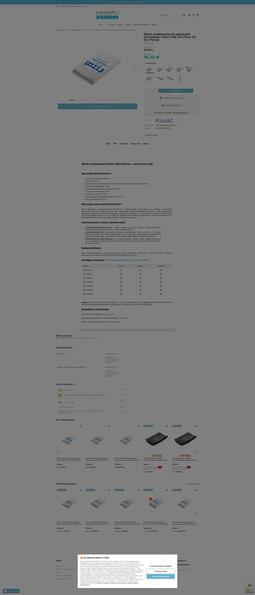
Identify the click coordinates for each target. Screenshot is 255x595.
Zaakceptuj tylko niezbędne (161, 566)
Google (93, 569)
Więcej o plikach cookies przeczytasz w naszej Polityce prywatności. (109, 584)
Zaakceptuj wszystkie (160, 576)
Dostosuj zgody (161, 571)
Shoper (99, 569)
